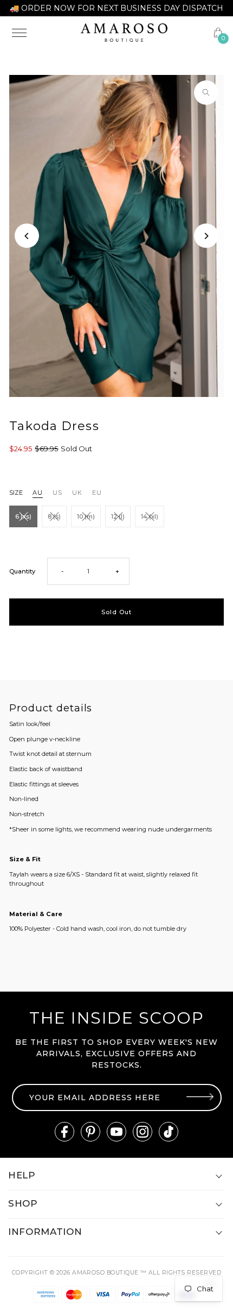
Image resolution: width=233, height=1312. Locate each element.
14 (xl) (149, 516)
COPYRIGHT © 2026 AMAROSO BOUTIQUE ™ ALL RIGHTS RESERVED (116, 1272)
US (57, 492)
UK (77, 492)
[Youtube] (116, 1132)
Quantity (22, 571)
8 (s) (54, 516)
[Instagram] (142, 1132)
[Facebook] (64, 1132)
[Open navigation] (39, 32)
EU (97, 492)
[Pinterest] (90, 1132)
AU (38, 492)
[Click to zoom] (206, 92)
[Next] (206, 236)
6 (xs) (23, 516)
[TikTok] (168, 1132)
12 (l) (118, 516)
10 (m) (86, 516)
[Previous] (27, 236)
